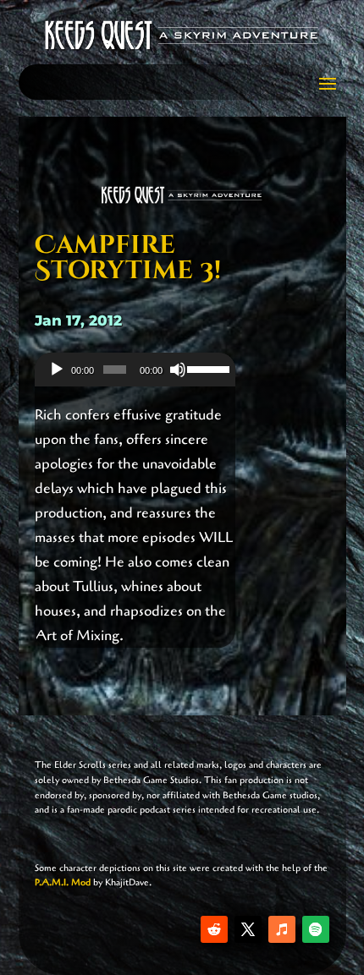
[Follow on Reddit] (214, 929)
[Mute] (177, 369)
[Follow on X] (248, 929)
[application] (135, 369)
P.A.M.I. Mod (63, 882)
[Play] (56, 369)
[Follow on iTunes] (281, 929)
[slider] (207, 368)
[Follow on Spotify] (315, 929)
